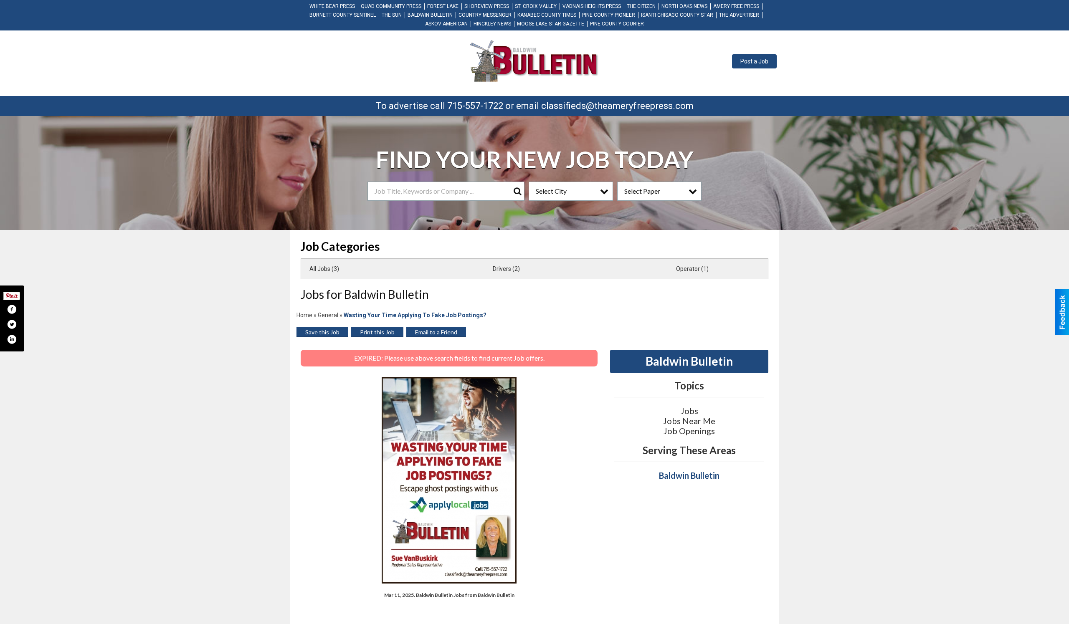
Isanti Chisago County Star (677, 15)
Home (304, 315)
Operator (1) (692, 268)
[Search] (517, 191)
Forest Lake (443, 6)
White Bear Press (332, 6)
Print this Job (377, 332)
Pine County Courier (617, 24)
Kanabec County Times (546, 15)
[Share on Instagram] (11, 339)
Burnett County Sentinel (342, 15)
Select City (551, 191)
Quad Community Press (391, 6)
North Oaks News (684, 6)
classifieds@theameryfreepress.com (617, 106)
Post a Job (754, 61)
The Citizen (641, 6)
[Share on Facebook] (11, 309)
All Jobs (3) (324, 268)
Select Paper (642, 191)
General (328, 315)
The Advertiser (739, 15)
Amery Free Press (736, 6)
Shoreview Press (486, 6)
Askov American (446, 24)
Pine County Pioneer (608, 15)
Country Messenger (485, 15)
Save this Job (322, 332)
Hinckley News (492, 24)
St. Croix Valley (536, 6)
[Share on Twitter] (11, 324)
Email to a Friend (436, 332)
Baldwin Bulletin (430, 15)
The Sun (392, 15)
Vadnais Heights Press (591, 6)
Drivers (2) (506, 268)
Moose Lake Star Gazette (550, 24)
